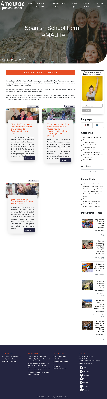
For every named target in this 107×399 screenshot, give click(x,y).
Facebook (86, 375)
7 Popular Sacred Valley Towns (92, 184)
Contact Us (100, 4)
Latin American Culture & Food (92, 137)
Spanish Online (86, 4)
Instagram (86, 371)
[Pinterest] (24, 59)
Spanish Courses (40, 4)
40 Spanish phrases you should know (99, 266)
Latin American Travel (89, 140)
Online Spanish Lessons (61, 359)
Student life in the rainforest (91, 152)
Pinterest (86, 390)
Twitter (85, 379)
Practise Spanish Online (61, 361)
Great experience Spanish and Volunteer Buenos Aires (22, 201)
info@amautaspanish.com (92, 360)
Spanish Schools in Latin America (93, 145)
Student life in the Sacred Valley (93, 155)
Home (29, 3)
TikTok (85, 368)
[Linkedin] (20, 59)
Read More (29, 158)
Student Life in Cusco (58, 4)
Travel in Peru (87, 157)
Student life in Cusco (89, 147)
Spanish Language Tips (90, 142)
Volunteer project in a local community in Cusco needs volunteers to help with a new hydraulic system (58, 130)
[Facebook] (7, 59)
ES (45, 109)
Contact (56, 364)
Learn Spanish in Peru (60, 356)
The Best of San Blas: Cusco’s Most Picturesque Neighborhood (98, 304)
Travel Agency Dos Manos (10, 361)
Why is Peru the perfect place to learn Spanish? (99, 224)
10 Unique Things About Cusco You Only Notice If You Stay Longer (92, 194)
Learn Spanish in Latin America (11, 356)
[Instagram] (3, 59)
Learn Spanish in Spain (9, 359)
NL (9, 109)
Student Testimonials (60, 369)
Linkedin (85, 386)
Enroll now (57, 366)
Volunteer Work (87, 160)
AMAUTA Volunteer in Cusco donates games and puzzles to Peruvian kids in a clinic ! (21, 129)
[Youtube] (16, 59)
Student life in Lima (89, 150)
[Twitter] (11, 59)
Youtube (85, 382)
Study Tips (74, 4)
